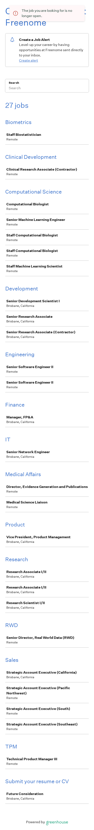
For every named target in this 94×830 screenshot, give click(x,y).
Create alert (28, 60)
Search (14, 83)
